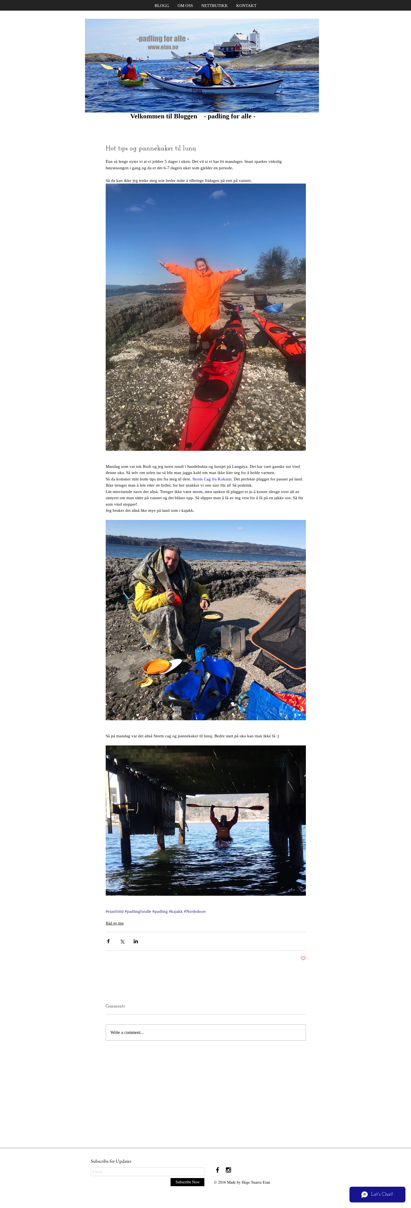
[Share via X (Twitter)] (122, 941)
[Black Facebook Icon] (217, 1170)
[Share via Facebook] (108, 941)
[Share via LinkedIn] (135, 941)
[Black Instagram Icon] (228, 1170)
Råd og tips (115, 923)
